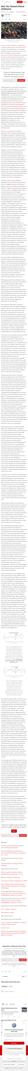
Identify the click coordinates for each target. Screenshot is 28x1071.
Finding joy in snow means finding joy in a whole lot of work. (9, 1012)
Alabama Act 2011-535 (7, 131)
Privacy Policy (16, 1054)
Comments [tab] (4, 986)
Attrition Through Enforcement (9, 848)
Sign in (25, 2)
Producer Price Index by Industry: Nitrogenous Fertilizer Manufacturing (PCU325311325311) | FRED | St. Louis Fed (13, 933)
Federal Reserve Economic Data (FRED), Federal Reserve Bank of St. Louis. (14, 661)
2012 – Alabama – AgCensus (8, 909)
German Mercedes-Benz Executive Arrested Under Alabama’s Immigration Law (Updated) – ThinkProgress (14, 886)
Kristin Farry (8, 14)
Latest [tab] (6, 1004)
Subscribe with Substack (15, 1048)
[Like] (2, 19)
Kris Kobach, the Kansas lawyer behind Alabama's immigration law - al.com (13, 853)
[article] (14, 1012)
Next (23, 976)
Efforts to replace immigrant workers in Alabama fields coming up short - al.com (12, 873)
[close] (24, 1023)
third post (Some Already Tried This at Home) (14, 47)
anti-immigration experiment (17, 186)
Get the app (21, 1064)
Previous (6, 976)
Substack (7, 1068)
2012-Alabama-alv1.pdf (7, 912)
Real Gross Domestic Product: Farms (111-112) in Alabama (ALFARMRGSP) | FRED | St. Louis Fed (13, 900)
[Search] (25, 1004)
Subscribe (19, 2)
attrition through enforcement (17, 108)
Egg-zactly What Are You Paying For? (8, 1021)
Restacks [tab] (11, 986)
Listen (24, 15)
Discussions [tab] (12, 1004)
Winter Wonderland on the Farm (9, 1009)
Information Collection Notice (15, 964)
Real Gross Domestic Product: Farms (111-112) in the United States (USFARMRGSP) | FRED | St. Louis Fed (13, 893)
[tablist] (7, 986)
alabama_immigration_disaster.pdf (10, 877)
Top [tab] (3, 1004)
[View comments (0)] (6, 19)
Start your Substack (10, 1064)
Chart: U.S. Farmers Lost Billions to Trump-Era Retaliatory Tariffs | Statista (13, 923)
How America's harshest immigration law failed (14, 881)
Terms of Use (21, 963)
